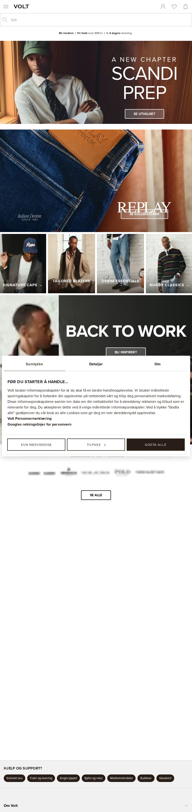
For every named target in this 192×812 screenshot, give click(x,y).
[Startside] (22, 6)
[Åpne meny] (6, 7)
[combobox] (100, 19)
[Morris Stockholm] (68, 472)
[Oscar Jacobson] (95, 472)
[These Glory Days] (149, 472)
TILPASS (94, 444)
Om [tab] (158, 364)
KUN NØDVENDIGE (36, 444)
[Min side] (163, 6)
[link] (163, 6)
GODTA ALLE (155, 444)
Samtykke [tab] (34, 364)
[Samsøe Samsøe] (41, 472)
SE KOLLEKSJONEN (144, 214)
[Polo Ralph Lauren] (122, 472)
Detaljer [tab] (96, 364)
